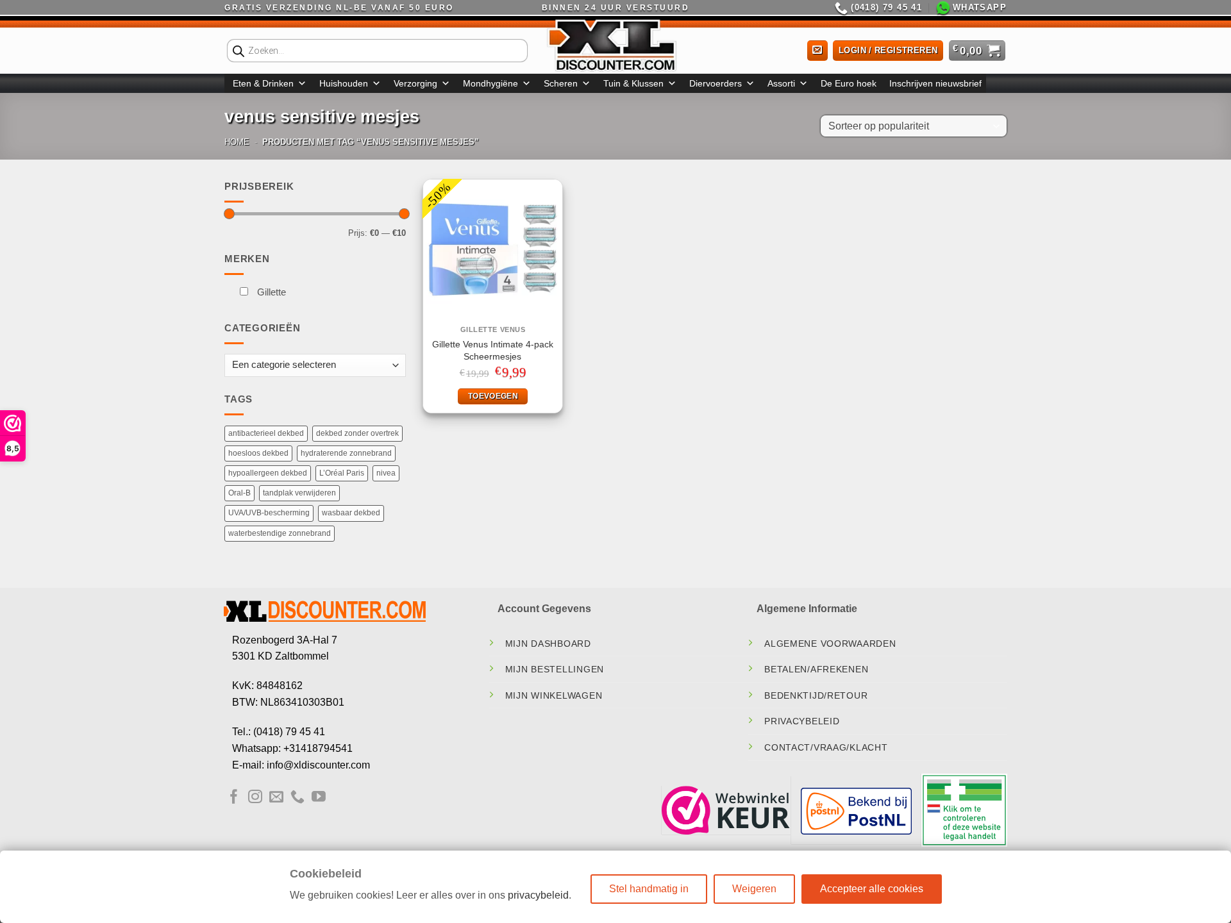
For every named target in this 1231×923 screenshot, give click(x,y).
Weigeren (754, 888)
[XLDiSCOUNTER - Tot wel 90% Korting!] (615, 45)
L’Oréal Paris (341, 473)
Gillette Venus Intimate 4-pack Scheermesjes (492, 350)
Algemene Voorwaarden (830, 643)
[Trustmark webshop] (726, 810)
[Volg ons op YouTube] (319, 798)
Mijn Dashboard (548, 643)
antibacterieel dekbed (266, 433)
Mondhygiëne (490, 83)
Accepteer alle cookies (871, 888)
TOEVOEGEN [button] (493, 396)
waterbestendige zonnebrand (279, 533)
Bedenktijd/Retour (815, 695)
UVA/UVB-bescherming (269, 512)
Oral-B (239, 492)
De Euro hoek (848, 83)
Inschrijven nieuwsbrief (935, 83)
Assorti (781, 83)
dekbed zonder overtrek (357, 433)
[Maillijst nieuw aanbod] (817, 51)
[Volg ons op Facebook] (234, 798)
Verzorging (415, 83)
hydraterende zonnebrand (346, 453)
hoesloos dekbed (258, 453)
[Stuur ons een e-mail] (276, 798)
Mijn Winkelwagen (554, 695)
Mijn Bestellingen (554, 669)
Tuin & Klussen (633, 83)
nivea (386, 473)
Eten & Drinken (263, 83)
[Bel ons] (297, 798)
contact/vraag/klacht (825, 747)
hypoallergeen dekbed (267, 473)
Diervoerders (715, 83)
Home (236, 142)
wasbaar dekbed (351, 512)
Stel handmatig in (649, 888)
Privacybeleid (801, 721)
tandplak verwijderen (299, 492)
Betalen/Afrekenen (816, 669)
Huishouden (343, 83)
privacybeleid (538, 895)
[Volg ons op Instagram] (255, 798)
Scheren (561, 83)
